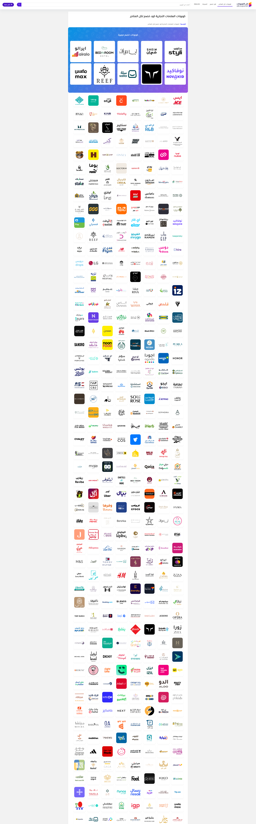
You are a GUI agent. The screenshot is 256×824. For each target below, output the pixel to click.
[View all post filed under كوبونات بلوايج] (107, 290)
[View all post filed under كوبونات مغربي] (121, 426)
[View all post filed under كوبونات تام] (107, 399)
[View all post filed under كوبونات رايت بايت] (107, 670)
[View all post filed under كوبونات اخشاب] (135, 154)
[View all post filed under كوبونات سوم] (163, 114)
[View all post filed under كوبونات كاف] (93, 575)
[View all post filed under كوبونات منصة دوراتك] (149, 507)
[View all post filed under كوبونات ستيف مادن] (79, 426)
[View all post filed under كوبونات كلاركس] (93, 249)
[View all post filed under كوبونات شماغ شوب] (163, 453)
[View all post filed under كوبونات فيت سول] (107, 751)
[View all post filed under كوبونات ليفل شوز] (93, 656)
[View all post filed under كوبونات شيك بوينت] (121, 100)
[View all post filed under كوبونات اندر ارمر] (107, 588)
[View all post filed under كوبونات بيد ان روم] (104, 51)
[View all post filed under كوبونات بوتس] (79, 371)
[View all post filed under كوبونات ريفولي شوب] (121, 778)
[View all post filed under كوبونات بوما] (93, 168)
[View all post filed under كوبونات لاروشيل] (163, 643)
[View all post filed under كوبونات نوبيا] (177, 154)
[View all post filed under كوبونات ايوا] (135, 656)
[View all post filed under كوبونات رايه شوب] (79, 629)
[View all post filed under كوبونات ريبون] (79, 670)
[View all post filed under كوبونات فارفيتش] (93, 182)
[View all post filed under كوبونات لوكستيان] (121, 588)
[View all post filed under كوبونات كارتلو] (163, 371)
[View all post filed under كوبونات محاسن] (79, 466)
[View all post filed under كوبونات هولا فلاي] (121, 114)
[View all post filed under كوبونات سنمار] (163, 588)
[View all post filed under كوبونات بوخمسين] (163, 141)
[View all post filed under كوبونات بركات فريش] (121, 697)
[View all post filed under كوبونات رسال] (135, 792)
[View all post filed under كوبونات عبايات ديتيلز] (163, 507)
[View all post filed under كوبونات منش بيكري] (93, 670)
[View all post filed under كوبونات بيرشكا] (121, 521)
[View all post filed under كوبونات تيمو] (121, 209)
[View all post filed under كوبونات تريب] (177, 792)
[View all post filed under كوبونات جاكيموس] (163, 616)
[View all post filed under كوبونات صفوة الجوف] (149, 805)
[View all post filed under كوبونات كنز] (107, 141)
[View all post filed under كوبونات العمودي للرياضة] (79, 385)
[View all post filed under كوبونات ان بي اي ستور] (121, 507)
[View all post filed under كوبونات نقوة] (93, 561)
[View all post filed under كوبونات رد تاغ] (107, 276)
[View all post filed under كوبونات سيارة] (163, 737)
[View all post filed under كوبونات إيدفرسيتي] (135, 588)
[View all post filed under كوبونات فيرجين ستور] (79, 548)
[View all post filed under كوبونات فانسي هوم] (177, 643)
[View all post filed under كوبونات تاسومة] (79, 209)
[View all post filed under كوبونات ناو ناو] (121, 724)
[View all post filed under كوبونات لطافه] (177, 385)
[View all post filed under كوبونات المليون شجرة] (93, 616)
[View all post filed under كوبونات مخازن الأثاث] (79, 643)
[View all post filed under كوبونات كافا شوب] (149, 466)
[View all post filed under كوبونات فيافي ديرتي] (121, 412)
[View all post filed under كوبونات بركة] (163, 697)
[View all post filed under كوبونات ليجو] (135, 195)
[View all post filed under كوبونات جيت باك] (163, 399)
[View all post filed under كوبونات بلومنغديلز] (135, 371)
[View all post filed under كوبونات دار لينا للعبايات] (107, 453)
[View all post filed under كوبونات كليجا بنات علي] (79, 493)
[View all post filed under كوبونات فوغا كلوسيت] (149, 575)
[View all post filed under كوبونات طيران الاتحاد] (121, 399)
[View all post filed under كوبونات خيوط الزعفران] (135, 697)
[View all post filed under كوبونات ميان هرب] (149, 249)
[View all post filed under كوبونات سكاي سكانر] (121, 385)
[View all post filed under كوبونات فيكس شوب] (177, 480)
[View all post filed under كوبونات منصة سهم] (93, 371)
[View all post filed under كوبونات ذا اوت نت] (135, 114)
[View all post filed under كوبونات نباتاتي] (121, 317)
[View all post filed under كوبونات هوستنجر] (93, 317)
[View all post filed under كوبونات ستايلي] (175, 51)
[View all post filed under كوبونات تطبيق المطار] (177, 765)
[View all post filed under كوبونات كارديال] (121, 182)
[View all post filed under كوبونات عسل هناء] (79, 697)
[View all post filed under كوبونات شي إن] (151, 51)
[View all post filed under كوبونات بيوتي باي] (177, 683)
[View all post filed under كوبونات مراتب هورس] (107, 548)
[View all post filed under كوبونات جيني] (163, 154)
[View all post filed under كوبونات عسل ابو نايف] (177, 466)
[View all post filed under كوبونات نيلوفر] (107, 480)
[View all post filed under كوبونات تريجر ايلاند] (79, 453)
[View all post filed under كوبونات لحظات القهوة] (149, 616)
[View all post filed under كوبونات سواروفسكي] (107, 805)
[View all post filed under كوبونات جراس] (149, 765)
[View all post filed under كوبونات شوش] (107, 127)
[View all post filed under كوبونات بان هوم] (79, 249)
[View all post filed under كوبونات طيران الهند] (93, 480)
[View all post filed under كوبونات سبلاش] (121, 358)
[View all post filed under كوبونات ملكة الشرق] (163, 276)
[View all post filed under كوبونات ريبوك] (177, 439)
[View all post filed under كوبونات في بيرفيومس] (79, 358)
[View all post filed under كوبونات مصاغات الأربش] (163, 765)
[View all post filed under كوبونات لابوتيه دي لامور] (177, 209)
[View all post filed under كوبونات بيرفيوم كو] (163, 602)
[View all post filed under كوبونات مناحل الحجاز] (135, 534)
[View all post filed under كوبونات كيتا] (177, 670)
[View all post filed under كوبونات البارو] (79, 412)
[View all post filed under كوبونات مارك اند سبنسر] (79, 561)
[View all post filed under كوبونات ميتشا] (79, 724)
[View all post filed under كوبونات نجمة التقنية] (149, 521)
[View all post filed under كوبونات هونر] (177, 358)
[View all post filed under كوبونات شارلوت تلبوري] (163, 792)
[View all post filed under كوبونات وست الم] (107, 317)
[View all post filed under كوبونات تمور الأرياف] (93, 100)
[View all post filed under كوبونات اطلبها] (107, 412)
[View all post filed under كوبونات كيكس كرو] (163, 426)
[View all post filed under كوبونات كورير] (177, 493)
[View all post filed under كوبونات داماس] (149, 195)
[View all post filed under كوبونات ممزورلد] (121, 751)
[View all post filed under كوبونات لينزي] (107, 195)
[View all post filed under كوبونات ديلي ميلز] (163, 466)
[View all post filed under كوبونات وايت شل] (93, 588)
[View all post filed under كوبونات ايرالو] (80, 51)
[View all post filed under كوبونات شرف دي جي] (93, 412)
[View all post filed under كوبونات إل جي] (93, 263)
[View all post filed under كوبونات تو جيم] (135, 358)
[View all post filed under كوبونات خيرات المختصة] (149, 480)
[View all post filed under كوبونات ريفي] (121, 141)
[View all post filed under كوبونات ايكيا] (163, 317)
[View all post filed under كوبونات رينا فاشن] (177, 168)
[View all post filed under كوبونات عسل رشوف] (93, 765)
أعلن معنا (7, 5)
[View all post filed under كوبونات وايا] (135, 304)
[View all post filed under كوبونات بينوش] (135, 629)
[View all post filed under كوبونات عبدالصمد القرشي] (107, 263)
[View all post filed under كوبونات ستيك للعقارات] (79, 182)
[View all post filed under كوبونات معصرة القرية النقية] (107, 168)
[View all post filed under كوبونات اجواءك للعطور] (163, 493)
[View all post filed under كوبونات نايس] (177, 710)
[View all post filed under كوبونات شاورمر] (149, 656)
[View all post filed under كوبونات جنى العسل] (135, 466)
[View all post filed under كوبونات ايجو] (163, 385)
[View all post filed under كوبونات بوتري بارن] (93, 453)
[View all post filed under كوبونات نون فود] (107, 344)
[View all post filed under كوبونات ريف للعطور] (104, 74)
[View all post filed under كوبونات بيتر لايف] (93, 344)
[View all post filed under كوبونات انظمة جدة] (79, 534)
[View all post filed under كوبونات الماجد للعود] (135, 751)
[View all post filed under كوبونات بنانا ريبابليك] (163, 195)
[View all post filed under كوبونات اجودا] (149, 358)
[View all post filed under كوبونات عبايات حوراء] (135, 561)
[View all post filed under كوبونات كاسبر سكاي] (177, 236)
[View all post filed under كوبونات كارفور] (149, 439)
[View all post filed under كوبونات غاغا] (107, 765)
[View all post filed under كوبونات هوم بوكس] (93, 534)
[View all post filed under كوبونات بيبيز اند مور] (149, 209)
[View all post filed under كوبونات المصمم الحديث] (121, 466)
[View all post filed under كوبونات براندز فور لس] (163, 480)
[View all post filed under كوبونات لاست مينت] (163, 670)
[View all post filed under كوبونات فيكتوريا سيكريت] (163, 127)
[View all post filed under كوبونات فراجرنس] (135, 602)
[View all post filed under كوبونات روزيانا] (149, 751)
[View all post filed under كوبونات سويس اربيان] (135, 182)
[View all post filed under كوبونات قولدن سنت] (107, 371)
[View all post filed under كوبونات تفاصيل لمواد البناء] (149, 385)
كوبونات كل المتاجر (225, 4)
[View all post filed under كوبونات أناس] (121, 304)
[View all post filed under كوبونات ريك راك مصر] (93, 521)
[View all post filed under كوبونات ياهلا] (93, 439)
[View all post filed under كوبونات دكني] (107, 656)
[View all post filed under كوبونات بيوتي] (107, 209)
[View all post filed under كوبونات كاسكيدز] (93, 507)
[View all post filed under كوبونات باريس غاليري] (163, 534)
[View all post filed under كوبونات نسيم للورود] (121, 548)
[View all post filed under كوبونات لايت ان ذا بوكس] (135, 263)
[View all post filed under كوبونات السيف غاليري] (149, 263)
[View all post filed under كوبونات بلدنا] (121, 805)
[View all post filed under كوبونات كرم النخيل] (79, 236)
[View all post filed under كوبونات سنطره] (177, 561)
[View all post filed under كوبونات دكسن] (79, 805)
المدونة (204, 4)
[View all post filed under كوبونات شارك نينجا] (149, 331)
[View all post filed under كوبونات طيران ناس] (121, 792)
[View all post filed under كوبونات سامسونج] (93, 643)
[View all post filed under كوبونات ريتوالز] (163, 222)
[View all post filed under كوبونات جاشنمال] (121, 643)
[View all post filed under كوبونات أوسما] (121, 154)
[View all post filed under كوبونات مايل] (93, 602)
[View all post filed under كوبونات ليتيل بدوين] (135, 493)
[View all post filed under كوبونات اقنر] (107, 182)
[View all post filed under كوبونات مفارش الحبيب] (177, 399)
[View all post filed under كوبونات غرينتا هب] (149, 317)
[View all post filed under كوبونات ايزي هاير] (177, 249)
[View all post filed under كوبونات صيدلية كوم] (163, 629)
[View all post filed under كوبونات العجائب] (163, 656)
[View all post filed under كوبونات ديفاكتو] (135, 710)
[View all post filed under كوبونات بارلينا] (93, 724)
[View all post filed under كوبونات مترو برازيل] (79, 765)
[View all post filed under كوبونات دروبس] (79, 263)
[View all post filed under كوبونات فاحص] (163, 304)
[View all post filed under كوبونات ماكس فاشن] (80, 74)
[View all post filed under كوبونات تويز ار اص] (93, 304)
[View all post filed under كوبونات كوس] (121, 439)
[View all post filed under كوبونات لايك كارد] (93, 697)
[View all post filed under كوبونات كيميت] (135, 412)
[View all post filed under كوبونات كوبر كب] (79, 737)
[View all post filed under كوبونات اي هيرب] (149, 426)
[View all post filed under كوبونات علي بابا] (121, 276)
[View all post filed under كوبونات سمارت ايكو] (149, 710)
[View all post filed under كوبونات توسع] (107, 697)
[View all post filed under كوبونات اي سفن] (107, 358)
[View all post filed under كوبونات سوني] (79, 575)
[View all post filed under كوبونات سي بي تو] (93, 385)
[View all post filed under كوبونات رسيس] (177, 195)
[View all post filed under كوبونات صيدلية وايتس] (135, 249)
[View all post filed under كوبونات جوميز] (149, 697)
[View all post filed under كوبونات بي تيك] (163, 710)
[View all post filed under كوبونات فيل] (135, 778)
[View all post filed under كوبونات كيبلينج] (121, 534)
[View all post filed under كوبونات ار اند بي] (149, 127)
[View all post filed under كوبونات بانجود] (163, 209)
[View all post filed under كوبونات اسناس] (93, 358)
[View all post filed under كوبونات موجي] (149, 453)
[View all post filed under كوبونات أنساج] (135, 521)
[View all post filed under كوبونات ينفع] (121, 629)
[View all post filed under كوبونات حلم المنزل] (149, 778)
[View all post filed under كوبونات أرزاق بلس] (93, 493)
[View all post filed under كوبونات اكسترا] (121, 737)
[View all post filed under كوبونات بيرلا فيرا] (177, 344)
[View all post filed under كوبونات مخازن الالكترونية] (79, 195)
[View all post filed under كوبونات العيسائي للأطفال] (107, 236)
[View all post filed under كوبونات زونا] (177, 575)
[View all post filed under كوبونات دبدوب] (79, 154)
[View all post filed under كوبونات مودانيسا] (107, 439)
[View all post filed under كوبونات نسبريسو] (107, 385)
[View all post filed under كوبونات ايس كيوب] (177, 276)
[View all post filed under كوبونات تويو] (177, 656)
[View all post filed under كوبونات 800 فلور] (121, 195)
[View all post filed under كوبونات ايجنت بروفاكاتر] (177, 737)
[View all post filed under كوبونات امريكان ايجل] (177, 141)
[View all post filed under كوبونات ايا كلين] (149, 114)
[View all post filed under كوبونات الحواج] (93, 331)
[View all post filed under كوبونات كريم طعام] (121, 670)
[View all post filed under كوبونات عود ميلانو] (135, 575)
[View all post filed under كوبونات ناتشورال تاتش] (163, 331)
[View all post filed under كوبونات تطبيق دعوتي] (149, 602)
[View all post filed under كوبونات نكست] (121, 710)
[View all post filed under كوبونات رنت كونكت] (135, 683)
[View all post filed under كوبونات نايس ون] (135, 317)
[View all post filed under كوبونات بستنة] (135, 100)
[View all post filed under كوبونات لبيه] (121, 616)
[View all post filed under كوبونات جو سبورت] (107, 466)
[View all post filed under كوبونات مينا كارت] (79, 141)
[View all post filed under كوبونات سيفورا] (163, 412)
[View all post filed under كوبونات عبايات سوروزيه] (135, 399)
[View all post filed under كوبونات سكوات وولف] (151, 74)
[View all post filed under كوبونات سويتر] (163, 805)
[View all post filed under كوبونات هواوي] (121, 331)
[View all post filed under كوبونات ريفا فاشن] (135, 290)
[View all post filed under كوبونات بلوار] (79, 399)
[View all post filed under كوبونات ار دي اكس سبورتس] (177, 304)
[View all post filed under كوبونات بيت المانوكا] (177, 588)
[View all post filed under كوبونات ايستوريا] (135, 439)
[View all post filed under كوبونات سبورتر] (121, 453)
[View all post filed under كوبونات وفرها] (107, 507)
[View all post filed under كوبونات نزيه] (93, 276)
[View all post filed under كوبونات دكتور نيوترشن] (149, 548)
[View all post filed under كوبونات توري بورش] (79, 616)
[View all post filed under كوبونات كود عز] (177, 290)
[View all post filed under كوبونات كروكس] (135, 507)
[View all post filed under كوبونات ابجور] (177, 412)
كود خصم (213, 4)
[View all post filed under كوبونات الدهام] (163, 100)
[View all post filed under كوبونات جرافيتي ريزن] (177, 751)
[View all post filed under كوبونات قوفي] (149, 304)
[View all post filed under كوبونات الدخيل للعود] (107, 154)
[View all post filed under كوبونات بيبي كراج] (135, 453)
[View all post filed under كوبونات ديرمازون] (121, 236)
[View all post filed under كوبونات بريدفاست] (163, 548)
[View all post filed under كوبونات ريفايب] (79, 480)
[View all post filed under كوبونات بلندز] (121, 602)
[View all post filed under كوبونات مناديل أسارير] (135, 127)
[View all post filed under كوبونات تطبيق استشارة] (135, 385)
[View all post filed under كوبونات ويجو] (163, 358)
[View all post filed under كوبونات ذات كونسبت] (121, 222)
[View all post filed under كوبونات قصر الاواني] (107, 629)
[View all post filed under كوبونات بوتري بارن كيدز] (177, 697)
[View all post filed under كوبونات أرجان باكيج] (107, 304)
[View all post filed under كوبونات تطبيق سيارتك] (79, 317)
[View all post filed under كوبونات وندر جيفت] (163, 182)
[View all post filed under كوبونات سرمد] (93, 399)
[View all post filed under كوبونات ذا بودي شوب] (121, 344)
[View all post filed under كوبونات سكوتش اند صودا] (121, 371)
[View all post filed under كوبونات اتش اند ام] (121, 575)
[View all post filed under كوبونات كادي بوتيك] (107, 521)
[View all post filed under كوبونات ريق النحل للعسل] (149, 683)
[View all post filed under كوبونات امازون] (149, 182)
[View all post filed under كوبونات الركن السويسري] (177, 331)
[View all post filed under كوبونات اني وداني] (107, 575)
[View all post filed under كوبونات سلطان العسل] (163, 575)
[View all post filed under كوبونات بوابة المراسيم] (79, 100)
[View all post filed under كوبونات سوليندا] (177, 778)
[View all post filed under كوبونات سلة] (128, 74)
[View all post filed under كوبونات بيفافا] (79, 114)
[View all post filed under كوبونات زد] (79, 792)
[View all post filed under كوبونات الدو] (163, 683)
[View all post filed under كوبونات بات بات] (93, 710)
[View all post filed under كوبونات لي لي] (93, 290)
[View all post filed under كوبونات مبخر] (93, 737)
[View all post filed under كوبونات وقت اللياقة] (121, 683)
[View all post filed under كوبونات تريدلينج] (135, 344)
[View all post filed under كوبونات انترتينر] (79, 290)
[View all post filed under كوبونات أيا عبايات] (128, 51)
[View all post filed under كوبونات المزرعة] (135, 670)
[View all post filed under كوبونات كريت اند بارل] (93, 683)
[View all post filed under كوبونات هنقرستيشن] (93, 154)
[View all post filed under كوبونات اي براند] (177, 521)
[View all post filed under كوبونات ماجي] (93, 466)
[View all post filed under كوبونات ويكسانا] (107, 426)
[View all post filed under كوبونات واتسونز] (79, 588)
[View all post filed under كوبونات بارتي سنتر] (149, 276)
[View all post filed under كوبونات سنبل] (135, 426)
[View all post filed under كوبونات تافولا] (93, 792)
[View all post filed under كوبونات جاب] (163, 236)
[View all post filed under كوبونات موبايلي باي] (79, 222)
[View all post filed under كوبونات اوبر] (107, 493)
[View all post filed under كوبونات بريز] (149, 399)
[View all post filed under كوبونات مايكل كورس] (79, 656)
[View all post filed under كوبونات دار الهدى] (149, 643)
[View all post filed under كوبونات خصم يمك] (79, 521)
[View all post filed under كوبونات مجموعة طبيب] (121, 290)
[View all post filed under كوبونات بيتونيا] (177, 127)
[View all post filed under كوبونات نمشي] (149, 236)
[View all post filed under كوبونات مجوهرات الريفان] (163, 168)
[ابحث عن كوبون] (19, 5)
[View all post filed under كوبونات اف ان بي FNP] (177, 724)
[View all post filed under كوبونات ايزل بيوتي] (149, 670)
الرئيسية (183, 24)
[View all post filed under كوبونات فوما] (177, 507)
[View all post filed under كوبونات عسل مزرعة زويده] (121, 263)
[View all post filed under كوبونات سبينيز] (177, 371)
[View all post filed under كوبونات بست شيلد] (135, 616)
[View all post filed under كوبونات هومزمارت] (107, 683)
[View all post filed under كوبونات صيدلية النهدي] (149, 290)
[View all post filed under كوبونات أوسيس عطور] (107, 534)
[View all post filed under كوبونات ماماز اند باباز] (79, 751)
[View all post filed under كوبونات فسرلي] (93, 222)
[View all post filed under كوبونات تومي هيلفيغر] (107, 561)
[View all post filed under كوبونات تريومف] (121, 656)
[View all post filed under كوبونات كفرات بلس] (163, 263)
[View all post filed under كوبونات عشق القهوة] (79, 602)
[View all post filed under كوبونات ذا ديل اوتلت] (149, 154)
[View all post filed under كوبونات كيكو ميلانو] (163, 778)
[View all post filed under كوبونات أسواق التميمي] (149, 534)
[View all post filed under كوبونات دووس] (163, 249)
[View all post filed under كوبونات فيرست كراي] (135, 643)
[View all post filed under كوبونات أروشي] (121, 765)
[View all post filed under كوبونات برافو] (79, 304)
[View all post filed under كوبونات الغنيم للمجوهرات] (177, 453)
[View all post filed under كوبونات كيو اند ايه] (135, 276)
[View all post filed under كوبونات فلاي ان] (107, 249)
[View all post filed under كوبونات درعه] (177, 548)
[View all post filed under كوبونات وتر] (107, 792)
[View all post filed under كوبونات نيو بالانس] (121, 249)
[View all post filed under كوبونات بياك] (121, 493)
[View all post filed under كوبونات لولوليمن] (163, 439)
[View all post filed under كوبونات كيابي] (107, 114)
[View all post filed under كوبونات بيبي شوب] (149, 100)
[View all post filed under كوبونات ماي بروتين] (79, 127)
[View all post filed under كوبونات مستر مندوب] (107, 643)
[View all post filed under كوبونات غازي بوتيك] (93, 629)
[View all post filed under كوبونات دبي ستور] (177, 182)
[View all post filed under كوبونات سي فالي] (79, 439)
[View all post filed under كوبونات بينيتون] (79, 168)
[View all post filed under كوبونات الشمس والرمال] (93, 209)
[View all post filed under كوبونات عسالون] (177, 263)
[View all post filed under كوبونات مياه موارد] (93, 195)
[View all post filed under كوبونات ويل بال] (93, 426)
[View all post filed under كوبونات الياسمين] (121, 561)
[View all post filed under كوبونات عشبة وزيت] (79, 778)
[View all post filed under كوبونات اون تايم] (149, 222)
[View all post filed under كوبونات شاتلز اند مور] (121, 480)
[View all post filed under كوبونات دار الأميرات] (107, 724)
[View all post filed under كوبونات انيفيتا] (163, 290)
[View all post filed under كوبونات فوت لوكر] (79, 331)
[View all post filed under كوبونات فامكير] (107, 710)
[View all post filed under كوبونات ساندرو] (79, 344)
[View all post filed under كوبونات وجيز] (149, 737)
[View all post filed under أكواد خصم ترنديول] (149, 493)
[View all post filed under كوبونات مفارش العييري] (177, 317)
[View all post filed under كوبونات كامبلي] (177, 426)
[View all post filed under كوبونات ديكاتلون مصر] (93, 141)
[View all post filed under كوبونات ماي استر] (79, 683)
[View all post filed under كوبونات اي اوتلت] (107, 222)
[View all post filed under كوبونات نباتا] (177, 602)
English (197, 4)
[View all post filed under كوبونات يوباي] (149, 168)
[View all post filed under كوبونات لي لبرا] (149, 561)
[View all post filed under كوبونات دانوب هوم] (135, 209)
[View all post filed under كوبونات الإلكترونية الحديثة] (177, 534)
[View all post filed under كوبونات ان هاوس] (79, 507)
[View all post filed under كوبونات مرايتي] (135, 765)
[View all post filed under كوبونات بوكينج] (107, 602)
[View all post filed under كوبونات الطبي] (93, 805)
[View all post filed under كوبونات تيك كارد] (149, 588)
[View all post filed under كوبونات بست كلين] (163, 724)
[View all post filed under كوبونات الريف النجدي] (163, 751)
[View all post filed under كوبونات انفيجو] (135, 236)
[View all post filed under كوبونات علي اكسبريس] (93, 548)
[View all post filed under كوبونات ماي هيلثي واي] (93, 114)
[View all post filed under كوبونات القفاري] (149, 141)
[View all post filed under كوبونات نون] (107, 331)
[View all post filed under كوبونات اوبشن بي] (135, 168)
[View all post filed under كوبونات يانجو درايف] (135, 141)
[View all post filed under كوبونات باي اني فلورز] (149, 371)
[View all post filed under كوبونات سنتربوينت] (149, 412)
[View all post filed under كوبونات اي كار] (135, 222)
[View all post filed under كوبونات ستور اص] (135, 548)
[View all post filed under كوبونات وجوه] (107, 737)
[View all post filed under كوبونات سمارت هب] (163, 344)
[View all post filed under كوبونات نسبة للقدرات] (149, 344)
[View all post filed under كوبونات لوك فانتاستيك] (177, 114)
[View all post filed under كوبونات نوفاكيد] (175, 74)
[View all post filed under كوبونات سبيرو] (107, 616)
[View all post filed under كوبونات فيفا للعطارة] (93, 127)
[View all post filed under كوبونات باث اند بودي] (79, 276)
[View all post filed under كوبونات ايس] (177, 100)
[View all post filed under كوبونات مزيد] (149, 792)
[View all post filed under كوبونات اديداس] (93, 751)
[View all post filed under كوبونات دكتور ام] (121, 168)
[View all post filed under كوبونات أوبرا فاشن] (177, 616)
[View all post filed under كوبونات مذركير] (135, 724)
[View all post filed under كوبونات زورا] (177, 629)
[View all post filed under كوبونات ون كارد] (149, 724)
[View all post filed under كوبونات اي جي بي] (135, 805)
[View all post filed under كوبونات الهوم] (135, 737)
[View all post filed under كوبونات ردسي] (79, 710)
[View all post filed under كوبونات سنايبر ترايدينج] (121, 127)
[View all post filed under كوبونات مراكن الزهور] (107, 778)
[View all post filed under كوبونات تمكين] (135, 331)
